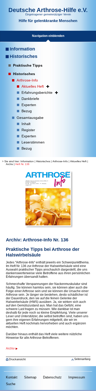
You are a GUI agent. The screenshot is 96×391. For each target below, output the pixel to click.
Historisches (23, 56)
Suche (10, 384)
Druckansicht (17, 359)
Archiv (9, 164)
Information (22, 49)
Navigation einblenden (48, 36)
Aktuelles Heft (78, 161)
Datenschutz (52, 377)
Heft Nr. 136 (22, 164)
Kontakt (11, 377)
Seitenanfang (82, 359)
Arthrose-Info (60, 161)
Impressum (76, 377)
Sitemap (30, 377)
